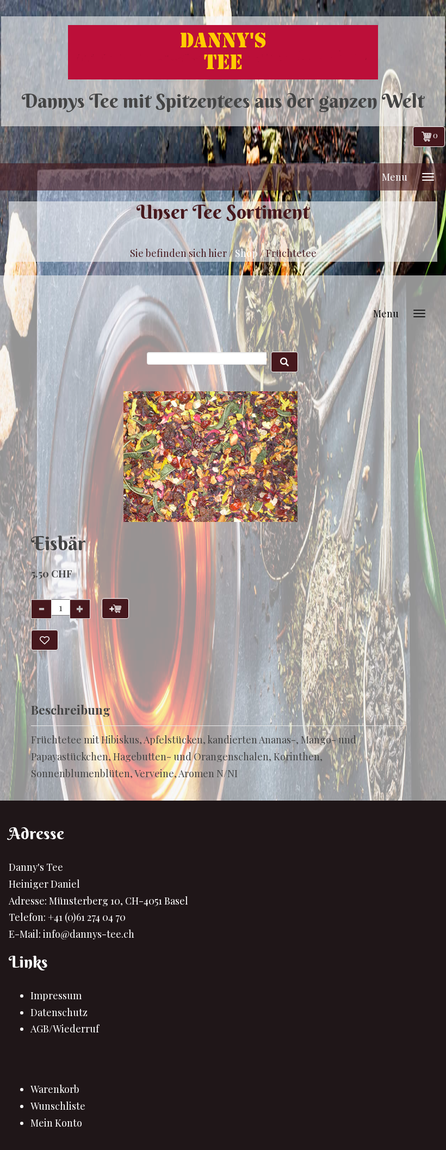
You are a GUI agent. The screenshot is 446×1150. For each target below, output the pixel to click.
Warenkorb (54, 1089)
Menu (394, 176)
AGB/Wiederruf (64, 1028)
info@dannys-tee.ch (88, 933)
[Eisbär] (211, 456)
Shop (246, 253)
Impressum (56, 995)
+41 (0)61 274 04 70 (87, 917)
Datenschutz (59, 1012)
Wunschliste (57, 1105)
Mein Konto (56, 1122)
